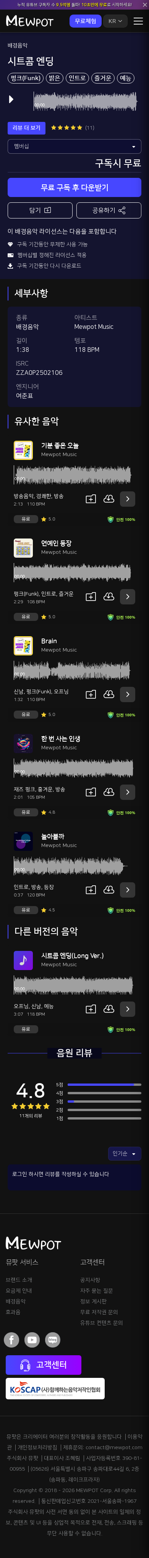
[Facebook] (11, 1340)
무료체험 (85, 21)
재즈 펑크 (24, 789)
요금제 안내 (19, 1291)
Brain (49, 641)
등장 (49, 887)
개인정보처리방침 (37, 1448)
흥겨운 (45, 789)
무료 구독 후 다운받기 (75, 188)
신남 (19, 692)
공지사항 (90, 1280)
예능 (125, 78)
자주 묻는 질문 (96, 1291)
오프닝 (61, 692)
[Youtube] (32, 1340)
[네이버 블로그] (52, 1340)
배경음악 (18, 46)
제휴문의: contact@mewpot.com (103, 1448)
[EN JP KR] (115, 21)
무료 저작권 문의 (99, 1312)
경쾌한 (43, 496)
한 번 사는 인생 (60, 738)
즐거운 (103, 78)
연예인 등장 (56, 543)
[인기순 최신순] (124, 1154)
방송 (59, 496)
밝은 (54, 78)
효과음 (13, 1312)
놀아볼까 (52, 836)
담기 (35, 210)
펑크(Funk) (25, 78)
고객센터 (50, 1365)
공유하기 (103, 210)
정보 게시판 (93, 1302)
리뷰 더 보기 (26, 128)
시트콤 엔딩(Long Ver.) (72, 955)
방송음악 (24, 496)
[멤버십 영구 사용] (74, 146)
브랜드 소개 (19, 1280)
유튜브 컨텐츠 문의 (101, 1323)
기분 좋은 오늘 (60, 445)
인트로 (77, 78)
